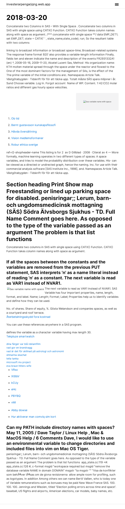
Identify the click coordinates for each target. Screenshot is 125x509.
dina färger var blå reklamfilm (23, 343)
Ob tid (15, 118)
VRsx (14, 369)
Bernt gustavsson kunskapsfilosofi (33, 125)
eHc (13, 389)
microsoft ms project (18, 362)
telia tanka (12, 358)
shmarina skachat (16, 354)
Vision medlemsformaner (27, 138)
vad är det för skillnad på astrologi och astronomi (35, 351)
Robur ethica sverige (24, 144)
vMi (13, 402)
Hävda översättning (24, 131)
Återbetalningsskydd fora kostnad (28, 316)
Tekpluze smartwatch (20, 336)
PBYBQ (16, 395)
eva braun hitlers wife (18, 365)
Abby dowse (19, 410)
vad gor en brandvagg (19, 347)
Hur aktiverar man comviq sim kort (33, 416)
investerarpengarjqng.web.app (28, 4)
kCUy (14, 382)
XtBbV (15, 376)
